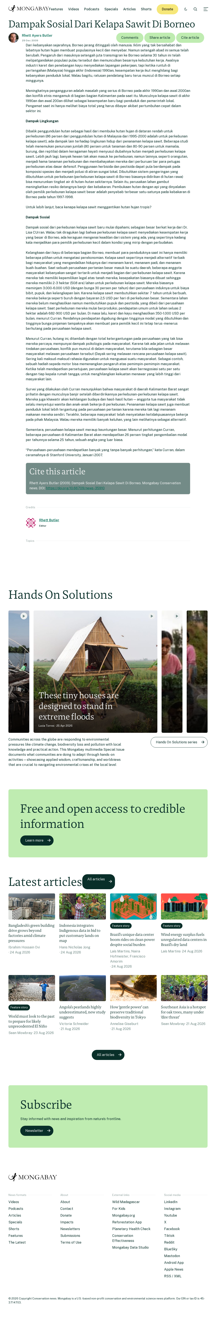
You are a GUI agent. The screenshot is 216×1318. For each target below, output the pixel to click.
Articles (129, 9)
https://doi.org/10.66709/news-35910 (75, 488)
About (65, 1202)
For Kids (118, 1209)
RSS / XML (172, 1276)
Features (56, 9)
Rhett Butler (49, 520)
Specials (111, 9)
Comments (129, 38)
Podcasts (91, 9)
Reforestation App (127, 1222)
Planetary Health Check (131, 1229)
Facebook (172, 1229)
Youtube (170, 1215)
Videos (73, 9)
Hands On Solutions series (176, 742)
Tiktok (169, 1236)
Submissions (70, 1236)
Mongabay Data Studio (130, 1247)
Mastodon (172, 1256)
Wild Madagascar (126, 1202)
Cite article (190, 38)
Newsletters (70, 1229)
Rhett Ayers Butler (37, 36)
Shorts (146, 9)
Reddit (169, 1242)
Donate (167, 9)
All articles (96, 879)
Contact (66, 1209)
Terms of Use (70, 1242)
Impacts (66, 1222)
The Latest (17, 1242)
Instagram (172, 1209)
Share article (159, 38)
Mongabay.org (123, 1215)
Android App (174, 1263)
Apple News (173, 1269)
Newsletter (34, 1131)
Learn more (34, 840)
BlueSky (170, 1249)
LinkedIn (170, 1202)
